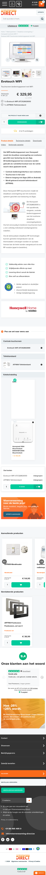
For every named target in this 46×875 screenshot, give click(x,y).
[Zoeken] (42, 18)
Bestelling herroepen (9, 782)
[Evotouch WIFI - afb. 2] (16, 73)
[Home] (4, 3)
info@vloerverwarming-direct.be (20, 833)
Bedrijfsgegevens (8, 753)
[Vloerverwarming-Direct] (9, 12)
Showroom (5, 746)
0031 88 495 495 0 (19, 4)
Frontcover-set (9, 630)
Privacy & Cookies (34, 861)
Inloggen (4, 773)
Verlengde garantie (15, 145)
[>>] (41, 561)
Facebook (2, 839)
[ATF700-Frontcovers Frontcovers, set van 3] (17, 608)
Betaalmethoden (20, 848)
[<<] (4, 561)
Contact (4, 738)
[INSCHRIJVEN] (29, 800)
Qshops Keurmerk (38, 848)
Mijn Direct (12, 4)
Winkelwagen (41, 3)
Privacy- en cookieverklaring (9, 820)
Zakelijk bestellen (8, 763)
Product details (7, 141)
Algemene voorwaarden (19, 861)
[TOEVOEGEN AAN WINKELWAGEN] (17, 584)
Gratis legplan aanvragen (13, 790)
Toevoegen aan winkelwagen (20, 584)
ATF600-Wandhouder (13, 564)
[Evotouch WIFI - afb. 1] (23, 52)
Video (3, 145)
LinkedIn (7, 839)
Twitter (12, 839)
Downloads (37, 141)
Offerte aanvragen (41, 13)
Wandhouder (8, 572)
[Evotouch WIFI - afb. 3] (26, 73)
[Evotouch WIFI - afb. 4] (36, 73)
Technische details (23, 141)
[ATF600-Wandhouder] (17, 550)
